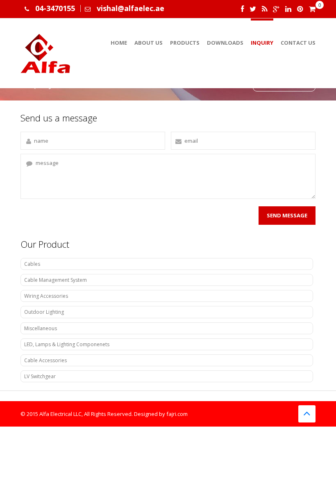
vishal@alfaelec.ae (130, 8)
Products (185, 42)
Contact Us (298, 42)
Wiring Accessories (46, 295)
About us (148, 42)
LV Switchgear (40, 376)
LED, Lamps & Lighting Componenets (66, 344)
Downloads (225, 42)
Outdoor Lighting (44, 311)
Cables (32, 263)
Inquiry (262, 42)
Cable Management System (55, 279)
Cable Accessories (45, 360)
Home (119, 42)
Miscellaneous (40, 328)
